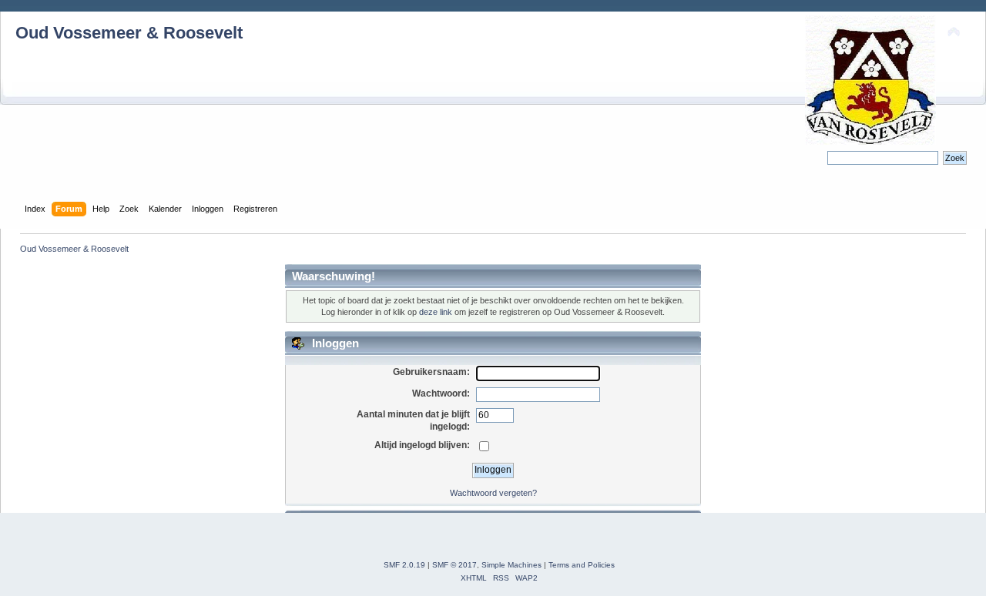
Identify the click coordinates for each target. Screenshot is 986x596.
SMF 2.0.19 (404, 565)
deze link (435, 311)
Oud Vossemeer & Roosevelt (129, 32)
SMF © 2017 (454, 565)
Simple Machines (511, 565)
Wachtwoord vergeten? (493, 492)
